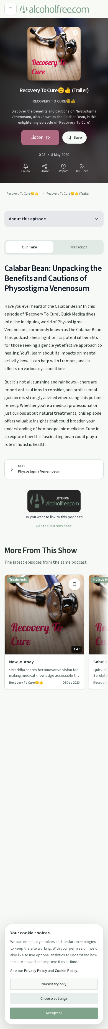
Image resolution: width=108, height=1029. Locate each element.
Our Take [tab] (29, 247)
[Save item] (74, 584)
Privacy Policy (35, 971)
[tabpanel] (54, 351)
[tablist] (54, 247)
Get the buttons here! (54, 526)
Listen (36, 137)
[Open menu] (10, 9)
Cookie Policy (66, 971)
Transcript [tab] (78, 247)
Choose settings (54, 998)
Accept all (54, 1013)
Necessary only (54, 984)
